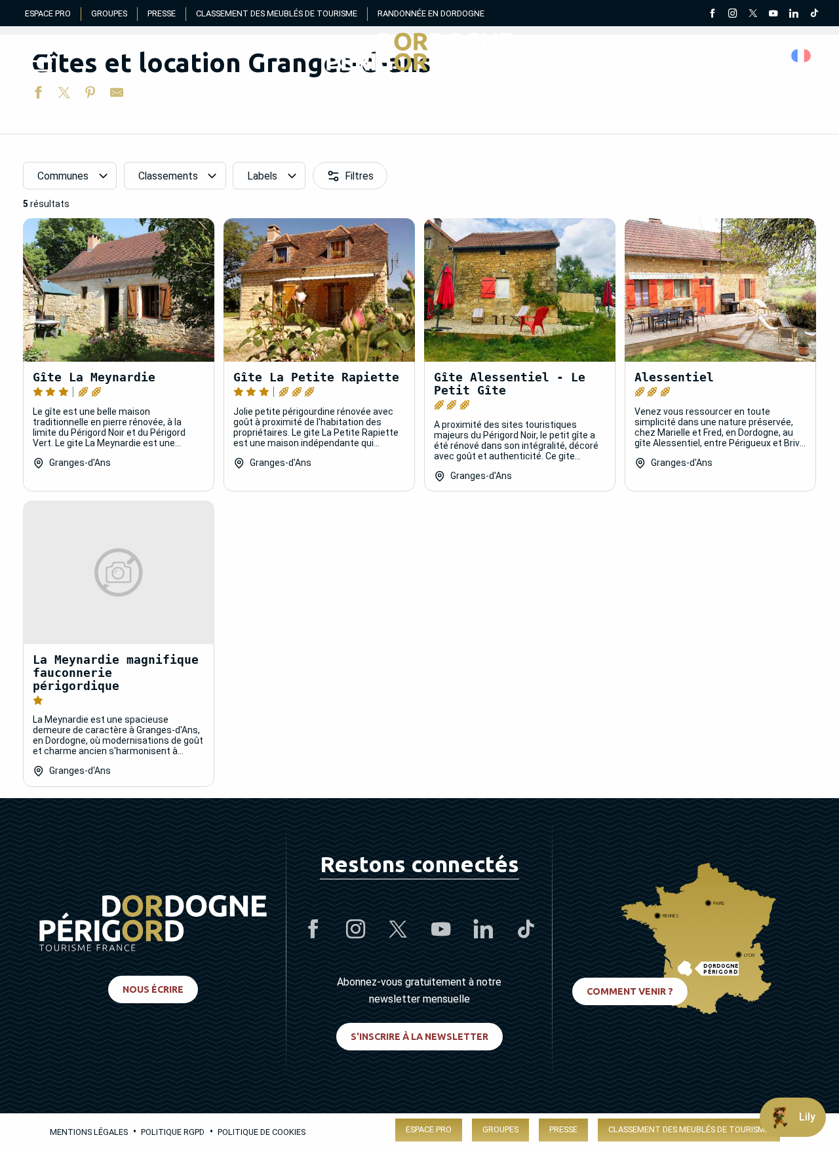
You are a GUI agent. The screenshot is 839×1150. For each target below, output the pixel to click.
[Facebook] (712, 14)
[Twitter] (753, 14)
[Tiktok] (814, 14)
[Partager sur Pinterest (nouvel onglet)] (90, 95)
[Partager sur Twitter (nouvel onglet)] (64, 95)
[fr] (802, 56)
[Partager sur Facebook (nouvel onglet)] (38, 95)
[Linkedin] (793, 14)
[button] (802, 56)
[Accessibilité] (678, 56)
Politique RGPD (173, 1132)
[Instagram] (732, 14)
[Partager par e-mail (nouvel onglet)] (116, 95)
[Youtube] (773, 14)
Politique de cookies (261, 1132)
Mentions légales (89, 1132)
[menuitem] (419, 56)
